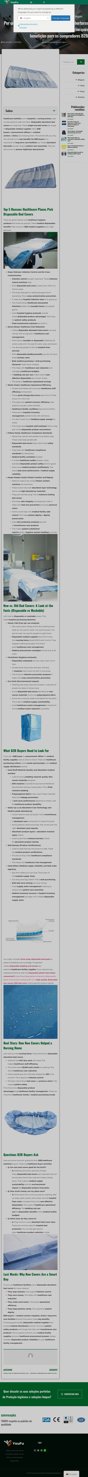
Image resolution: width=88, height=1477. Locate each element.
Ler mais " (71, 119)
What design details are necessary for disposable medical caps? (76, 139)
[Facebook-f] (35, 1450)
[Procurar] (81, 62)
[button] (31, 2)
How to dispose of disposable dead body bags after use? (75, 132)
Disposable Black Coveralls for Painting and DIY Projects (75, 153)
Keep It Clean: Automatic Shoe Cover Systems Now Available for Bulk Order (76, 115)
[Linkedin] (41, 1450)
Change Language (60, 18)
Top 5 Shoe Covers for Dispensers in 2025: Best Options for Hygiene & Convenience (74, 124)
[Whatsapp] (45, 1450)
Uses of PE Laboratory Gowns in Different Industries (76, 146)
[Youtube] (38, 1450)
